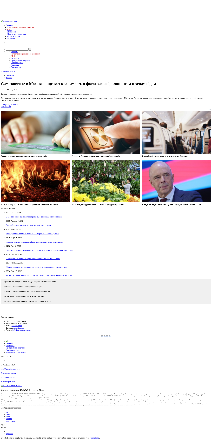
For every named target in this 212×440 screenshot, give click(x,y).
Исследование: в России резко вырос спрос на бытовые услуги (32, 233)
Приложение (16, 67)
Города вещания (7, 377)
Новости (9, 25)
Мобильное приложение (16, 352)
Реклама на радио (8, 373)
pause (8, 414)
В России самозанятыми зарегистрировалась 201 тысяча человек (33, 259)
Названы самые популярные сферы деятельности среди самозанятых (34, 242)
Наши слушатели (8, 381)
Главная (4, 71)
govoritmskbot (16, 326)
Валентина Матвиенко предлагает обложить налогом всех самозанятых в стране (39, 250)
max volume (10, 421)
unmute (9, 419)
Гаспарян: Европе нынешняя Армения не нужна (23, 286)
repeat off (9, 434)
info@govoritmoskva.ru (21, 330)
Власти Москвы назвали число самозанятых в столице (29, 225)
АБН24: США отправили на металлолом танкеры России (27, 291)
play (7, 412)
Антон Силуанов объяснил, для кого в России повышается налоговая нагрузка (39, 275)
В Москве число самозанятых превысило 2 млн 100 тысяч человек (34, 217)
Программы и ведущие (17, 34)
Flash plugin (94, 438)
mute (8, 416)
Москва (9, 78)
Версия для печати (11, 104)
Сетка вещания (13, 36)
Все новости (6, 107)
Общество (10, 75)
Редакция (11, 38)
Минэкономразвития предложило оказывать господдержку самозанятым (36, 267)
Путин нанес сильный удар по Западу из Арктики (24, 296)
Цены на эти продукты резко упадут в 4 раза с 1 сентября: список (30, 282)
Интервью (11, 32)
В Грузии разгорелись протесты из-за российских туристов (27, 301)
